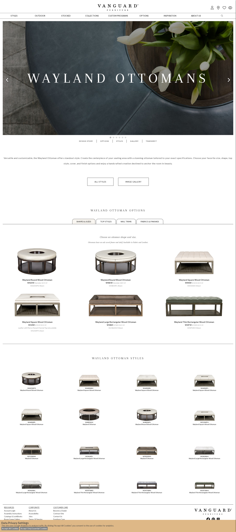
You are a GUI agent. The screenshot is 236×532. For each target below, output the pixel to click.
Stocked (66, 16)
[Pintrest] (213, 519)
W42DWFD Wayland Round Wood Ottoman (31, 389)
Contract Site (58, 513)
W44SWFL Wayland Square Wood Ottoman (204, 389)
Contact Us (57, 516)
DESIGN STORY (86, 141)
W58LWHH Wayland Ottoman (147, 457)
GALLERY (134, 141)
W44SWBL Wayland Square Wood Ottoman (147, 389)
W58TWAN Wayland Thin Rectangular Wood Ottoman (147, 491)
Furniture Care (59, 519)
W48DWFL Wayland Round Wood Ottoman (146, 423)
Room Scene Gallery (12, 519)
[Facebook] (208, 519)
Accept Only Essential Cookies (33, 528)
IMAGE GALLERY (133, 182)
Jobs (31, 516)
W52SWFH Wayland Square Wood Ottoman (204, 423)
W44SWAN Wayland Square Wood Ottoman (89, 389)
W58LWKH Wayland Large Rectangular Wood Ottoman (204, 457)
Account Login (9, 511)
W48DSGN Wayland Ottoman (89, 423)
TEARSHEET (151, 141)
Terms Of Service (35, 519)
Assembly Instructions (13, 513)
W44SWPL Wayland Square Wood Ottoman (31, 423)
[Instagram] (218, 519)
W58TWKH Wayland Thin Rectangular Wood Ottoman (204, 491)
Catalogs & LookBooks (13, 516)
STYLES (119, 141)
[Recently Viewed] (230, 7)
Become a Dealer (60, 511)
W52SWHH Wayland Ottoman (31, 457)
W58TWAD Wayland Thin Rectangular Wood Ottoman (89, 491)
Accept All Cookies (10, 528)
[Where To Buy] (218, 7)
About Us (32, 511)
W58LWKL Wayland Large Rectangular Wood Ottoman (31, 491)
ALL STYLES (100, 182)
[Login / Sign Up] (212, 7)
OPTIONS (104, 141)
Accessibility (34, 513)
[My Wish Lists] (224, 7)
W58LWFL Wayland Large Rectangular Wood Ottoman (89, 457)
